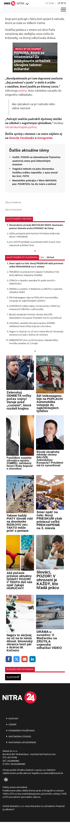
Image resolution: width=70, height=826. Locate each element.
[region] (27, 4)
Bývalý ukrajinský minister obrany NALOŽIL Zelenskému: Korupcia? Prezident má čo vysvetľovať (35, 316)
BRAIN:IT (10, 809)
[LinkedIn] (32, 659)
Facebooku (27, 138)
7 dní (41, 257)
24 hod (50, 257)
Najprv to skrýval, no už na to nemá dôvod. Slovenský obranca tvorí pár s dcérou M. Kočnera (36, 333)
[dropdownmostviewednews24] (35, 351)
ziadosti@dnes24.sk (53, 773)
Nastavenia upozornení (22, 742)
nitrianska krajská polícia (21, 127)
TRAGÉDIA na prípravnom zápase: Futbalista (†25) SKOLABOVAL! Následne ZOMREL (34, 273)
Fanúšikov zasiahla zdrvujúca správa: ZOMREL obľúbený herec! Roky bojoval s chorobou (32, 324)
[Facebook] (8, 659)
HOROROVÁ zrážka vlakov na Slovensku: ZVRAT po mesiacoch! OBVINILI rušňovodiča (34, 307)
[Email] (24, 659)
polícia (22, 90)
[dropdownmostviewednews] (35, 251)
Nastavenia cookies (19, 736)
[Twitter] (16, 659)
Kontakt (13, 718)
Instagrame (44, 138)
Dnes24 (14, 138)
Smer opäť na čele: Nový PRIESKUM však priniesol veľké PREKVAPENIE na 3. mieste (36, 265)
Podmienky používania (21, 730)
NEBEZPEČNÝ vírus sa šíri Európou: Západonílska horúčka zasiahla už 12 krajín (33, 342)
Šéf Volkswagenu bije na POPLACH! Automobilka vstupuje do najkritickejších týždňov (33, 299)
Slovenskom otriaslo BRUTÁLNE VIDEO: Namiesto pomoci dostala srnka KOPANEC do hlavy (36, 226)
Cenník (12, 724)
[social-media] (5, 779)
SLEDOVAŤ (13, 677)
